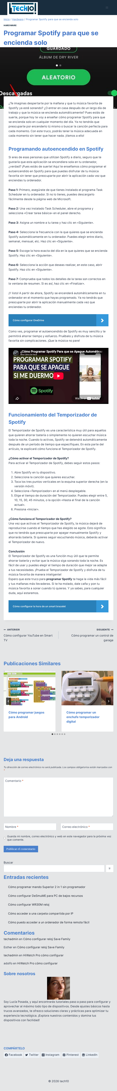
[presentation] (29, 688)
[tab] (52, 734)
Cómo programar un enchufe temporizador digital (82, 717)
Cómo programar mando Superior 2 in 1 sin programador (46, 887)
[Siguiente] (108, 701)
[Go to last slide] (8, 701)
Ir (110, 868)
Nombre (11, 826)
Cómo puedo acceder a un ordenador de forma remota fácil (48, 922)
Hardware (10, 25)
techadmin (11, 939)
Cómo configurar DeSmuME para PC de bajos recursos (45, 896)
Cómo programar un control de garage (92, 635)
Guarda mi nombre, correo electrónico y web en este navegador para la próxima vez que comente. (59, 838)
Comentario (14, 781)
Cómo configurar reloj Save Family (46, 939)
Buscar (8, 862)
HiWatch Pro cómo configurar (43, 955)
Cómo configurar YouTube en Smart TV (28, 635)
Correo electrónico (76, 826)
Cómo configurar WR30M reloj (28, 904)
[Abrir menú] (107, 7)
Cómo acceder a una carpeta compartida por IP (40, 913)
